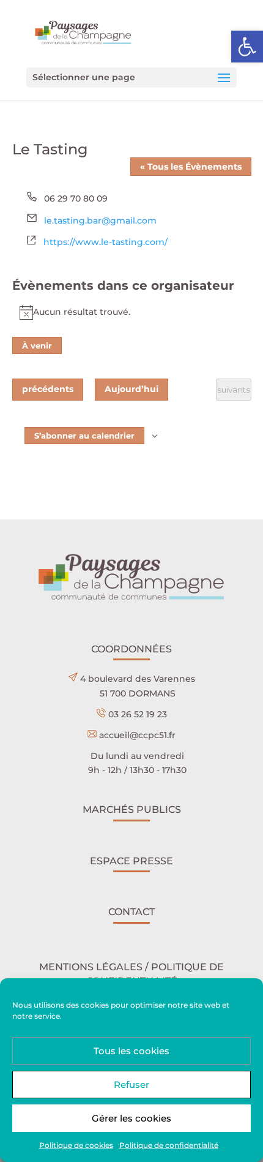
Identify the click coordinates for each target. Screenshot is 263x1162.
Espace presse (131, 861)
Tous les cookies (131, 1051)
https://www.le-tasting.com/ (105, 241)
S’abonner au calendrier (84, 435)
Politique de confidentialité (168, 1145)
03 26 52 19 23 (137, 714)
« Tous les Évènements (191, 166)
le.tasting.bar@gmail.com (100, 220)
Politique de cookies (76, 1145)
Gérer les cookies (131, 1118)
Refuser (131, 1084)
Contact (131, 912)
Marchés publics (132, 809)
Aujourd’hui (131, 388)
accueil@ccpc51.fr (137, 735)
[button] (247, 46)
